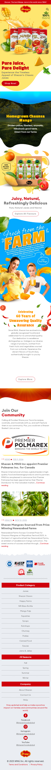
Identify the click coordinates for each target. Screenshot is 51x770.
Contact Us (25, 695)
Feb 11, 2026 (18, 459)
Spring (25, 668)
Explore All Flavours (25, 214)
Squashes (25, 616)
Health (8, 520)
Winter (26, 678)
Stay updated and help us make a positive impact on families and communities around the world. (25, 708)
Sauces (25, 646)
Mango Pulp (25, 611)
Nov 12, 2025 (21, 520)
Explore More (25, 379)
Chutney (26, 631)
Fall (25, 663)
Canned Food (25, 641)
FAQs (25, 700)
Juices (25, 591)
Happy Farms (25, 601)
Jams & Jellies (25, 651)
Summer (25, 673)
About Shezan (25, 690)
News (7, 459)
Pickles (25, 636)
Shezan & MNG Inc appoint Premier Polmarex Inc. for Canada (24, 465)
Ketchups (25, 626)
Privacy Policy (36, 764)
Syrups (25, 621)
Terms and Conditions (18, 764)
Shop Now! (10, 83)
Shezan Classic (25, 596)
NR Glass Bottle (25, 606)
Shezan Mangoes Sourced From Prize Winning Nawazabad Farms (25, 526)
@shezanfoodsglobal (25, 723)
